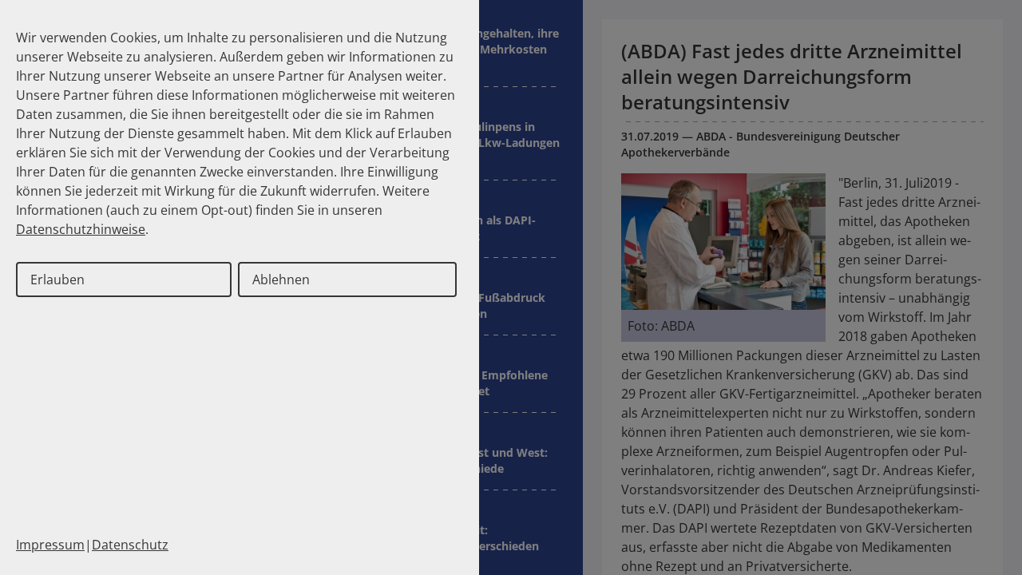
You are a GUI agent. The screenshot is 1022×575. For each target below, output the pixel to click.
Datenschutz (130, 544)
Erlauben (57, 279)
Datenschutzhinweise (80, 229)
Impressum (50, 544)
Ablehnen (281, 279)
